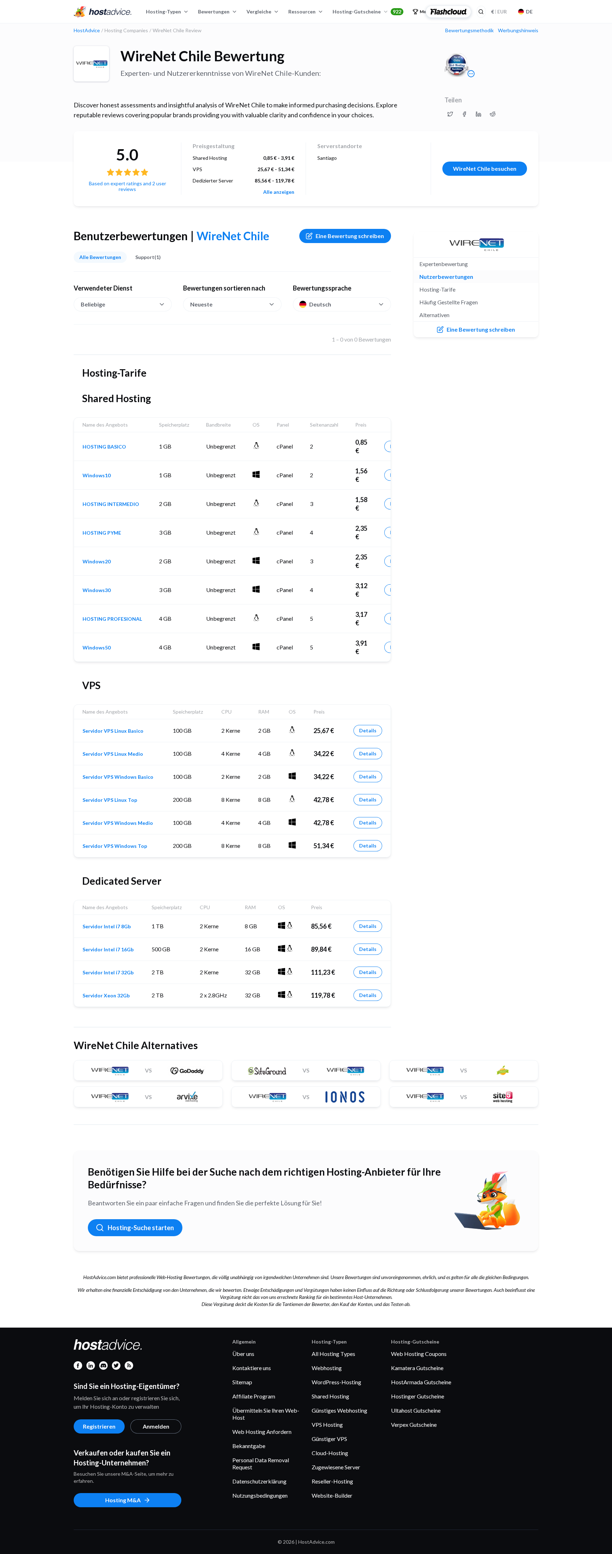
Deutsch (320, 304)
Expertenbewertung (443, 263)
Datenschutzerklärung (259, 1481)
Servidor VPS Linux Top (110, 800)
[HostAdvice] (103, 11)
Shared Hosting (330, 1396)
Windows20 (96, 561)
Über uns (243, 1353)
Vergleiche (258, 12)
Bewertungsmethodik (469, 30)
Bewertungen (214, 12)
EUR (499, 12)
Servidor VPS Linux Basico (113, 731)
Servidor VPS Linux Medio (113, 754)
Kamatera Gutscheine (417, 1367)
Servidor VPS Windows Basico (118, 777)
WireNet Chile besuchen (484, 168)
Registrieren (99, 1426)
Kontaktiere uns (251, 1367)
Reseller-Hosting (332, 1481)
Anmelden (156, 1426)
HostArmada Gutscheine (421, 1382)
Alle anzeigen (278, 192)
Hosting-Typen (163, 12)
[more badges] (471, 73)
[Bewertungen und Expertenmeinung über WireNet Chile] (450, 114)
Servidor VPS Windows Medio (118, 823)
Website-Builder (332, 1495)
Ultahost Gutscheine (416, 1410)
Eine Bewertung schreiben (350, 235)
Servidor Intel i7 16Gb (108, 949)
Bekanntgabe (248, 1445)
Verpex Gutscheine (414, 1424)
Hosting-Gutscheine (367, 12)
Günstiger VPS (329, 1438)
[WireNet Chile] (91, 63)
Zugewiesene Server (336, 1467)
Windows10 (96, 475)
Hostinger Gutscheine (417, 1396)
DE (529, 12)
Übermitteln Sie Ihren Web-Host (265, 1414)
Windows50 (96, 648)
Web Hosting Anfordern (261, 1431)
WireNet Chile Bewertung (202, 55)
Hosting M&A (123, 1500)
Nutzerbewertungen (446, 276)
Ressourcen (302, 12)
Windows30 (96, 590)
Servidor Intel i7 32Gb (108, 972)
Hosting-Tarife (437, 289)
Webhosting (327, 1367)
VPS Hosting (327, 1424)
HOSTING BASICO (104, 447)
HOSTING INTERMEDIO (111, 504)
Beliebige (93, 304)
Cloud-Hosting (330, 1452)
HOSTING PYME (102, 533)
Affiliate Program (253, 1396)
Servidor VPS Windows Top (115, 846)
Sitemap (242, 1382)
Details (367, 730)
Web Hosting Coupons (419, 1353)
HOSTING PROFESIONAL (112, 619)
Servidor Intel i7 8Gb (107, 926)
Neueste (201, 304)
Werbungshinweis (518, 30)
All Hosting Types (333, 1353)
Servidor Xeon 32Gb (106, 995)
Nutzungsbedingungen (260, 1495)
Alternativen (434, 314)
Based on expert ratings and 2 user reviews (127, 186)
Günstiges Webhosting (339, 1410)
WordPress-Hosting (336, 1382)
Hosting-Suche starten (141, 1228)
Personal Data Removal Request (260, 1463)
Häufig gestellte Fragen (448, 302)
